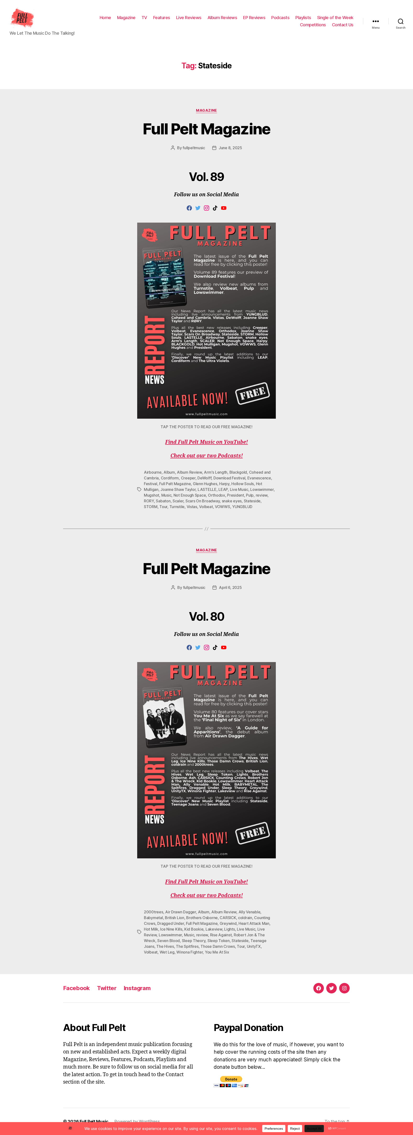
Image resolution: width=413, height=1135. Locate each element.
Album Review (189, 472)
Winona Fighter (189, 952)
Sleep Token (218, 940)
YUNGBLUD (242, 506)
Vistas (192, 506)
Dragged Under (170, 923)
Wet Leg (167, 952)
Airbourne (153, 472)
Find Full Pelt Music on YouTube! (206, 442)
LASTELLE (207, 489)
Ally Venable (250, 912)
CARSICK (228, 917)
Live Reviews (188, 17)
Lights (229, 929)
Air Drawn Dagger (180, 912)
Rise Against (221, 934)
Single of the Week (335, 17)
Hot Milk (151, 929)
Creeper (188, 478)
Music (166, 495)
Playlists (303, 17)
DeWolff (204, 478)
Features (161, 17)
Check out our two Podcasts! (206, 456)
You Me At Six (217, 952)
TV (144, 17)
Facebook (76, 988)
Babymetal (153, 917)
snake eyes (232, 501)
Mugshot (151, 495)
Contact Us (342, 24)
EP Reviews (254, 17)
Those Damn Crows (218, 946)
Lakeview (214, 929)
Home (105, 17)
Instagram (137, 988)
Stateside (252, 501)
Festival (150, 483)
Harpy (224, 483)
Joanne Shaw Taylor (178, 489)
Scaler (178, 501)
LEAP (223, 489)
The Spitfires (187, 946)
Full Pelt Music (94, 1121)
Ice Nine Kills (171, 929)
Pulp (250, 495)
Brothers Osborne (202, 917)
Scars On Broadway (202, 501)
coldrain (245, 917)
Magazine (126, 17)
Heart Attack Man (254, 923)
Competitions (313, 24)
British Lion (174, 917)
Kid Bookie (193, 929)
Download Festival (229, 478)
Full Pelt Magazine (206, 129)
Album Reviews (222, 17)
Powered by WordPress (137, 1121)
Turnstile (177, 506)
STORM (151, 506)
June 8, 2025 (230, 147)
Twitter (106, 988)
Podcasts (280, 17)
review (261, 495)
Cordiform (170, 478)
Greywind (228, 923)
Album (169, 472)
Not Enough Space (190, 495)
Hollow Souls (242, 483)
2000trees (153, 912)
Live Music (239, 489)
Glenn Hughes (205, 483)
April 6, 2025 (230, 587)
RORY (149, 501)
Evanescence (259, 478)
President (235, 495)
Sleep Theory (194, 940)
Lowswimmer (261, 489)
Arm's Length (215, 472)
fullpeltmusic (194, 147)
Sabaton (163, 501)
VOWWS (222, 506)
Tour (163, 506)
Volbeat (206, 506)
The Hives (165, 946)
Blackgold (238, 472)
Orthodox (216, 495)
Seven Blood (168, 940)
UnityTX (254, 946)
